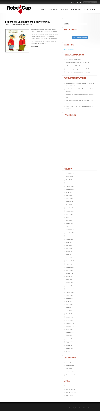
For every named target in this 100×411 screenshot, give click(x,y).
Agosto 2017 (69, 242)
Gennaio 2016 (69, 286)
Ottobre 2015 (69, 295)
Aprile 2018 (69, 217)
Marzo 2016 (69, 279)
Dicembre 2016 (70, 261)
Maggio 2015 (69, 307)
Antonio (68, 94)
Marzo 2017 (69, 254)
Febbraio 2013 (69, 348)
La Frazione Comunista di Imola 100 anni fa (77, 62)
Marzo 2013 (69, 345)
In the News (64, 9)
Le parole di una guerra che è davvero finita (27, 21)
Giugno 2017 (69, 248)
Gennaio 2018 (69, 226)
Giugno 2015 (69, 304)
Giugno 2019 (69, 198)
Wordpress (92, 407)
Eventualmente (53, 9)
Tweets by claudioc (69, 49)
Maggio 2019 (69, 201)
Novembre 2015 (70, 292)
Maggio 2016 (69, 273)
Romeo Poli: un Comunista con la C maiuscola (78, 72)
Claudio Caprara (17, 24)
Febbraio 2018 (69, 223)
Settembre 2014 (70, 332)
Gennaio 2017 (69, 258)
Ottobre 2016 (69, 264)
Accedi (67, 386)
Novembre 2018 (70, 208)
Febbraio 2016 (69, 282)
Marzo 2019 (69, 205)
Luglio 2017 (69, 245)
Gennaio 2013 (69, 351)
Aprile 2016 (69, 276)
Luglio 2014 (69, 335)
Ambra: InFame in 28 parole (73, 66)
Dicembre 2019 (70, 183)
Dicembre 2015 (70, 289)
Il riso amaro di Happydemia (73, 59)
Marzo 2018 (69, 220)
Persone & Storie (76, 9)
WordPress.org (70, 395)
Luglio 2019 (69, 195)
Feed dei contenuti (70, 389)
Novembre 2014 (70, 326)
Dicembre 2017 (70, 229)
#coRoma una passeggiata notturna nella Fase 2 (79, 69)
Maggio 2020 (69, 176)
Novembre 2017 (70, 233)
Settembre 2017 (70, 239)
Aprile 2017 (69, 251)
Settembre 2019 (70, 189)
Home (73, 2)
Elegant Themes (79, 407)
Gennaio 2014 (69, 339)
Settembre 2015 (70, 298)
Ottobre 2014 (69, 329)
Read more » (34, 46)
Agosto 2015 (69, 301)
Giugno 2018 (69, 214)
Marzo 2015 (69, 314)
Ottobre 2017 (69, 236)
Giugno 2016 (69, 270)
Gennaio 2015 (69, 320)
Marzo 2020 (69, 180)
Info (79, 2)
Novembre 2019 (70, 186)
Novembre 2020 (70, 173)
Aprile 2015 (69, 311)
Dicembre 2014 (70, 323)
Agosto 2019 (69, 192)
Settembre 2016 (70, 267)
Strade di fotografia (89, 9)
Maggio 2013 (69, 342)
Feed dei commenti (71, 392)
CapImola (43, 9)
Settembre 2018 (70, 211)
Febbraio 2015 (69, 317)
